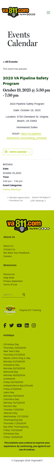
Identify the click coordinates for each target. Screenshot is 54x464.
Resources (9, 274)
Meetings (16, 189)
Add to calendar (18, 151)
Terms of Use (10, 284)
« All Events (10, 61)
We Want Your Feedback (16, 252)
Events (6, 189)
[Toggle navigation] (48, 12)
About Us (8, 246)
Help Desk (8, 277)
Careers (7, 256)
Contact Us (9, 249)
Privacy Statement (13, 281)
